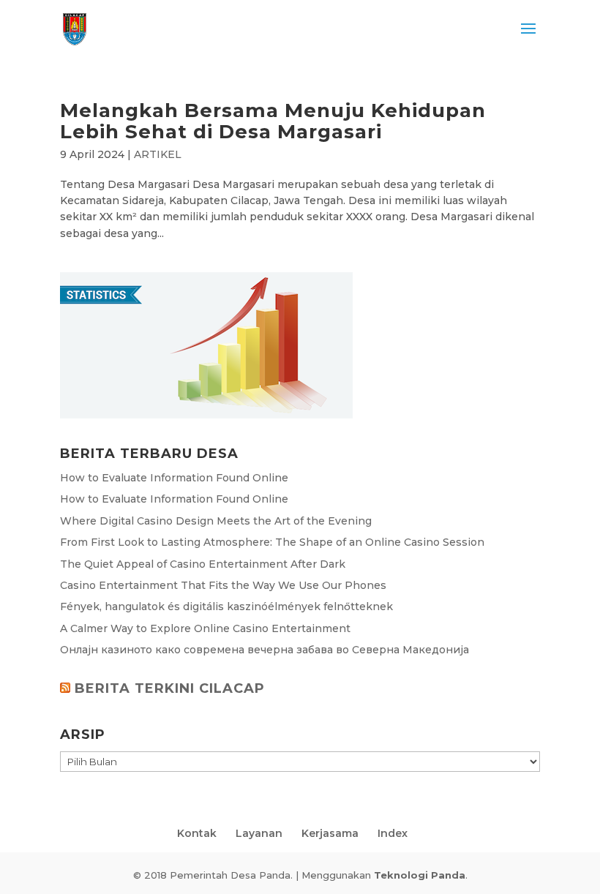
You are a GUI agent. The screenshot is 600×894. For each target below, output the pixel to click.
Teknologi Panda (419, 875)
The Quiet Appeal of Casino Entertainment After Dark (202, 564)
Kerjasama (330, 833)
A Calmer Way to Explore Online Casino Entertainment (205, 628)
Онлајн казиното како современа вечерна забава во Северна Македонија (264, 649)
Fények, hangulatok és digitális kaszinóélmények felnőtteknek (226, 606)
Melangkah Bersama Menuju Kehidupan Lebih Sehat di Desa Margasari (273, 121)
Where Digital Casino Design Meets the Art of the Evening (216, 520)
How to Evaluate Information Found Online (174, 477)
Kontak (197, 833)
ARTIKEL (157, 154)
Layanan (259, 833)
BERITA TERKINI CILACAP (170, 688)
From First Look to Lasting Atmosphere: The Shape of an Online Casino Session (272, 542)
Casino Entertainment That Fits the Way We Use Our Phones (223, 585)
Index (393, 833)
